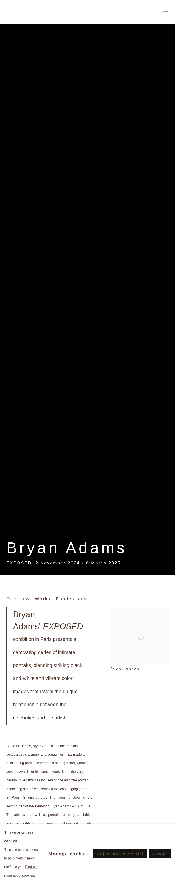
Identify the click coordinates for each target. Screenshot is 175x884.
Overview (18, 599)
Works (43, 599)
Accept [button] (160, 854)
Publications (71, 599)
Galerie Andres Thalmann (32, 11)
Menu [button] (165, 12)
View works (125, 669)
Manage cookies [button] (68, 853)
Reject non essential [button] (120, 854)
